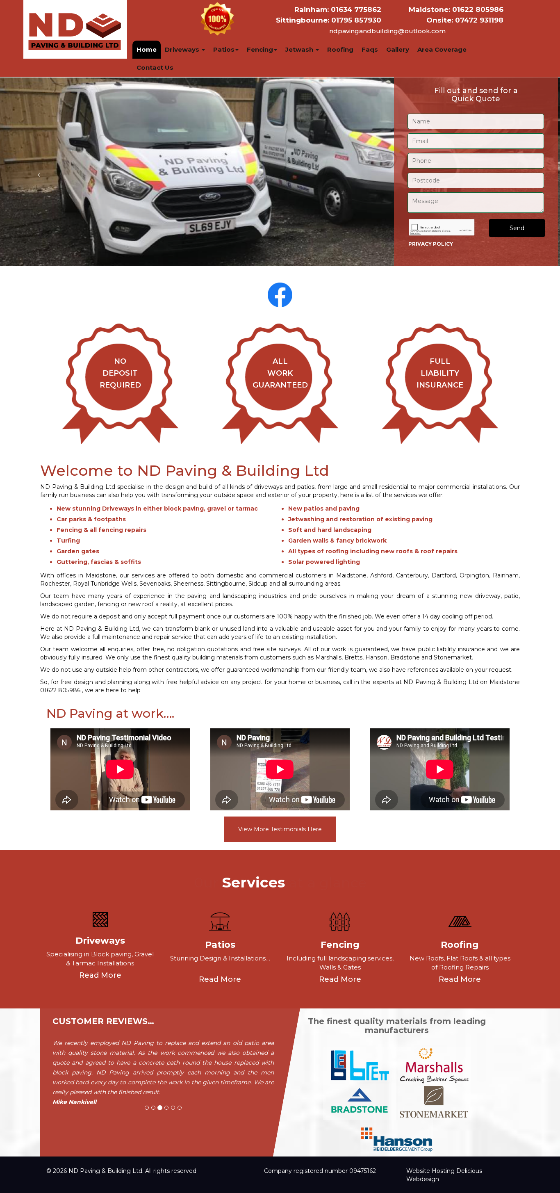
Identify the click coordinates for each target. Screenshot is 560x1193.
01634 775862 (337, 9)
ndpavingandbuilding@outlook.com (387, 31)
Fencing (260, 49)
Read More (100, 974)
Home (147, 49)
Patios (223, 49)
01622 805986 (456, 9)
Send (517, 228)
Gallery (397, 49)
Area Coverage (442, 49)
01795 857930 (328, 20)
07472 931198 (464, 20)
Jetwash (300, 49)
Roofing (340, 49)
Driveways (183, 49)
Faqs (370, 49)
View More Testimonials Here (280, 829)
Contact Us (155, 67)
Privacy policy (430, 244)
